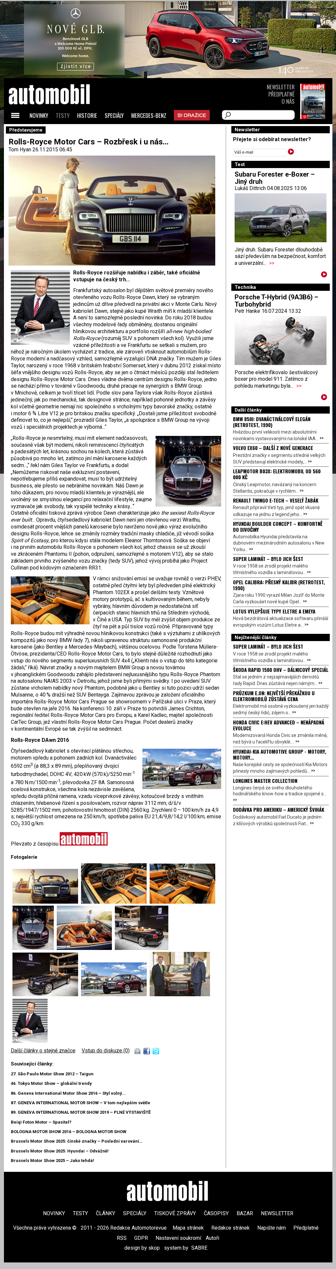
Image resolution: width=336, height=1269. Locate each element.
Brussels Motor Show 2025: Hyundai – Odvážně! (60, 1151)
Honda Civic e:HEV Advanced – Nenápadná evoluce (278, 725)
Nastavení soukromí (178, 1238)
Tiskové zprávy (175, 1213)
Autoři (212, 1238)
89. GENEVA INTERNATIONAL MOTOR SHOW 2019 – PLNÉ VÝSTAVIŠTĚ (81, 1112)
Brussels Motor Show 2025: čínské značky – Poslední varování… (76, 1141)
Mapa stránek (188, 1228)
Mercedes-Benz (148, 115)
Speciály (114, 115)
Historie (87, 115)
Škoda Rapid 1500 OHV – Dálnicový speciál (280, 669)
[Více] (324, 275)
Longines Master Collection (265, 780)
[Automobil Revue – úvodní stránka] (58, 131)
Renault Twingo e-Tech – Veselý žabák (275, 500)
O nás (288, 101)
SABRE (199, 1248)
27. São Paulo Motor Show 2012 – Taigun (52, 1073)
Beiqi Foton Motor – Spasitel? (41, 1122)
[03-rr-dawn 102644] (141, 948)
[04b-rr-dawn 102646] (182, 902)
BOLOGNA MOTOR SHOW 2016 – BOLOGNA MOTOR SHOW (68, 1131)
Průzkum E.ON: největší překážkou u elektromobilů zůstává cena (274, 695)
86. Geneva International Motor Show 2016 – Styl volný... (68, 1093)
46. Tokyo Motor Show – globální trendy (51, 1083)
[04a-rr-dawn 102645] (115, 902)
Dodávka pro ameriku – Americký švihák (278, 809)
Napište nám (271, 1228)
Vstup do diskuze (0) (106, 1050)
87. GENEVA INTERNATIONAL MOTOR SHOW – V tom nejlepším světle (80, 1102)
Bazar (245, 1213)
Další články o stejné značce (43, 1050)
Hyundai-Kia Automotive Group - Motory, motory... (279, 754)
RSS (122, 1238)
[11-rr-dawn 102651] (86, 948)
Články (105, 1213)
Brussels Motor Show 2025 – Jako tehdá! (52, 1160)
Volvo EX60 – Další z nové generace (273, 447)
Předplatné (281, 94)
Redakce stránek (230, 1228)
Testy (63, 115)
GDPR (141, 1238)
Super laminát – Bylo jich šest (268, 558)
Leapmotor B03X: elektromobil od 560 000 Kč (277, 474)
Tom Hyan (20, 149)
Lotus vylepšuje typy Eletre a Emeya (274, 611)
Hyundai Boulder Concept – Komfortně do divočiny (278, 526)
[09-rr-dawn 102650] (46, 902)
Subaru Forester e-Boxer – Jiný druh (275, 177)
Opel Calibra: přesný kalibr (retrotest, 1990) (279, 584)
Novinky (39, 115)
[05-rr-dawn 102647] (34, 948)
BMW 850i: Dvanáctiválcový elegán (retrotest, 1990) (271, 421)
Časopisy (216, 1213)
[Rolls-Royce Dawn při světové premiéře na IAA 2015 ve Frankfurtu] (46, 994)
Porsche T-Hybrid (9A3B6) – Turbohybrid (276, 300)
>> (271, 263)
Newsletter (281, 87)
